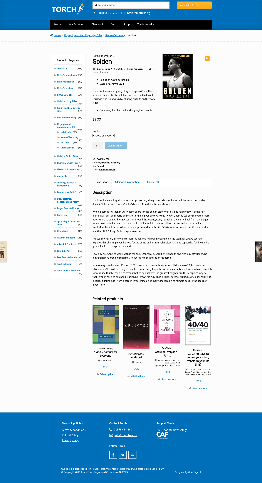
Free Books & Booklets (68, 257)
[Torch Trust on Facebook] (113, 455)
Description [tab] (102, 182)
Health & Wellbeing (66, 117)
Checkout (97, 24)
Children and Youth (66, 238)
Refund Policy (70, 435)
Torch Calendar (64, 264)
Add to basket (115, 145)
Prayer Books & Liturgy (68, 208)
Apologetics (62, 176)
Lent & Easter (63, 251)
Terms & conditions (74, 430)
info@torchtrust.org (138, 13)
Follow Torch (117, 446)
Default (100, 166)
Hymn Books (63, 231)
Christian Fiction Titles (67, 156)
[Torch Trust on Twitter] (123, 455)
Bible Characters (65, 88)
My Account (76, 24)
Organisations (67, 147)
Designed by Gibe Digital (188, 472)
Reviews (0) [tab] (152, 182)
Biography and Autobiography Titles (83, 35)
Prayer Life (62, 215)
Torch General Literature (69, 270)
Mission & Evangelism (67, 169)
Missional (65, 142)
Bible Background (65, 81)
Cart (113, 24)
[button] (207, 58)
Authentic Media (107, 169)
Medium (96, 131)
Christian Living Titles (67, 101)
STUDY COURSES (64, 95)
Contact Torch (118, 423)
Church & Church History (68, 163)
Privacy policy (70, 440)
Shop (127, 24)
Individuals (66, 132)
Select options (107, 374)
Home (58, 24)
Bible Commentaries (67, 75)
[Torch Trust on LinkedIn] (132, 455)
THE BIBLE (62, 68)
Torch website (145, 24)
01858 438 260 (108, 13)
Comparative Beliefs (66, 192)
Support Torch (165, 423)
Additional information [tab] (127, 182)
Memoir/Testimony (115, 35)
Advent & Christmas (66, 244)
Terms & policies (72, 423)
